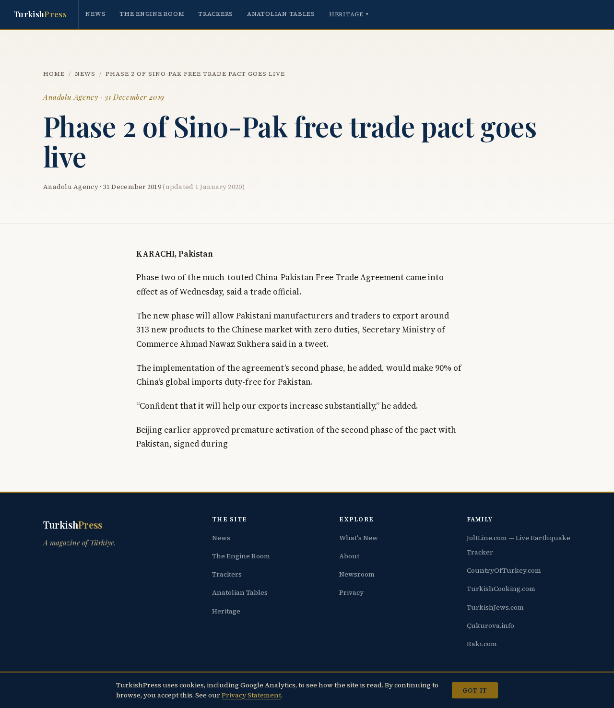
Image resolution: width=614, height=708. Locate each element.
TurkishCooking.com (501, 588)
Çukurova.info (490, 625)
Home (54, 74)
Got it (474, 690)
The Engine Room (151, 14)
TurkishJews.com (495, 607)
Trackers (215, 14)
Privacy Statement (251, 695)
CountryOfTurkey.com (504, 570)
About (349, 556)
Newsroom (357, 574)
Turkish (40, 14)
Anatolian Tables (281, 14)
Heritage (349, 14)
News (95, 14)
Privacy (351, 592)
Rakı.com (482, 644)
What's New (358, 538)
